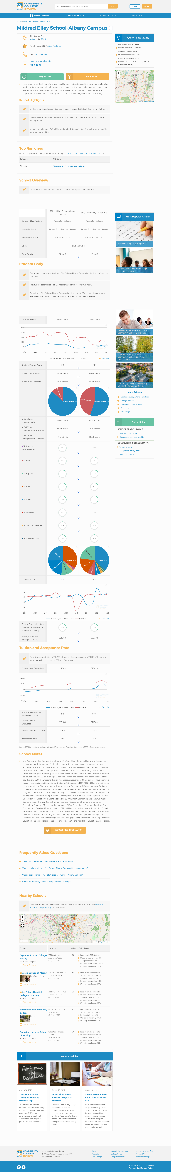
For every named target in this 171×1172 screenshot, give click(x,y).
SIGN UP (147, 6)
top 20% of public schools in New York (84, 153)
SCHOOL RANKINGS (74, 15)
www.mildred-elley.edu (40, 61)
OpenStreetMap (105, 942)
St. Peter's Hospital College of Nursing (31, 994)
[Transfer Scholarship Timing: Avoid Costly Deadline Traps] (32, 1074)
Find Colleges (97, 1156)
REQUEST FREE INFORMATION (68, 830)
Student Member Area (119, 1151)
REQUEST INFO (45, 76)
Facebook (23, 1167)
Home (94, 1151)
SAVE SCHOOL (91, 76)
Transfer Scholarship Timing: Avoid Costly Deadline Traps (29, 1097)
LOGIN (134, 6)
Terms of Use (134, 1168)
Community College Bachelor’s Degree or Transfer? (62, 1097)
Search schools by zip (128, 433)
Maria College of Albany (34, 973)
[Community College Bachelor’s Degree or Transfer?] (65, 1074)
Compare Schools (118, 1156)
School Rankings (143, 1156)
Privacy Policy (147, 1168)
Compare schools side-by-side (131, 437)
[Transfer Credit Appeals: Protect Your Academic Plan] (97, 1074)
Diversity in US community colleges (69, 166)
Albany (33, 39)
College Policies (127, 400)
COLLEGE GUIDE (108, 15)
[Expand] (22, 925)
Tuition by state (125, 447)
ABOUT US (137, 15)
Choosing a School (128, 411)
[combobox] (80, 6)
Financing (125, 408)
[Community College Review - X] (19, 1167)
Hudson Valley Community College (33, 1011)
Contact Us (140, 1154)
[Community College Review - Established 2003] (30, 6)
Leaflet (96, 942)
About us (95, 1154)
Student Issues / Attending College (135, 397)
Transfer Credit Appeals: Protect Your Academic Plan (96, 1097)
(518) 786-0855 (40, 54)
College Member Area (145, 1151)
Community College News (131, 404)
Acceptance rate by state (129, 451)
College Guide (116, 1154)
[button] (65, 926)
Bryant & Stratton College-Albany (33, 957)
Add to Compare (29, 965)
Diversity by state (126, 454)
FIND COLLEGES (41, 15)
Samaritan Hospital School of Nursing (33, 1034)
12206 (43, 39)
